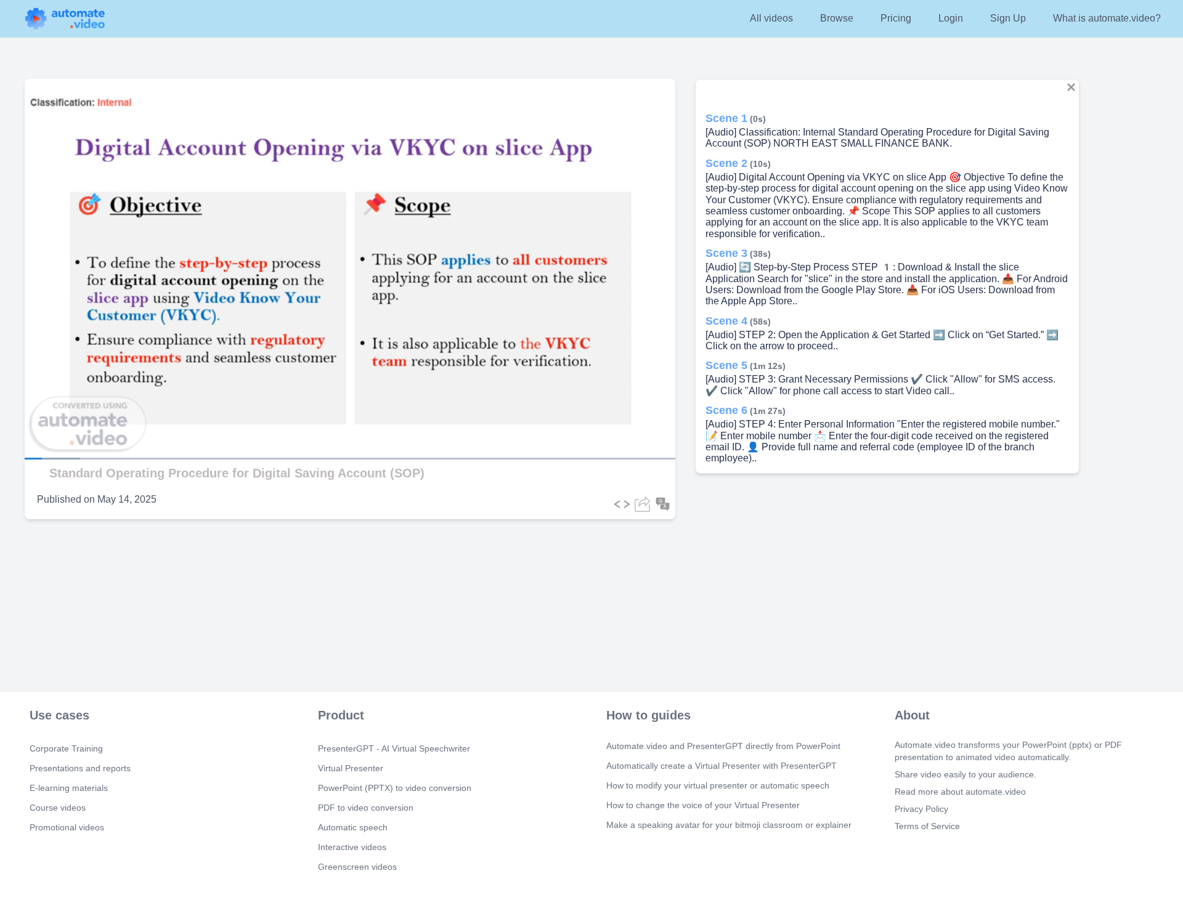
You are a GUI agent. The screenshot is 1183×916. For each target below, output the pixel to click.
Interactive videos (352, 847)
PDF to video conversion (365, 808)
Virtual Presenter (350, 768)
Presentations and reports (80, 768)
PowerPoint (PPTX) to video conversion (394, 788)
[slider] (67, 423)
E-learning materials (69, 788)
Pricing (895, 18)
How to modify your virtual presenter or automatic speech (717, 785)
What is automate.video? (1107, 18)
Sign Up (1008, 18)
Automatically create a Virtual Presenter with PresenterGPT (721, 766)
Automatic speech (353, 827)
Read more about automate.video (960, 791)
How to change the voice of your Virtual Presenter (703, 805)
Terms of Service (927, 826)
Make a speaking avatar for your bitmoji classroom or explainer (729, 825)
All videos (771, 18)
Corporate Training (66, 748)
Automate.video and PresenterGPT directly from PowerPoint (723, 746)
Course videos (58, 808)
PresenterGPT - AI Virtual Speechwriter (394, 748)
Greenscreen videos (357, 867)
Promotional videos (67, 827)
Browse (836, 18)
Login (950, 18)
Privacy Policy (921, 809)
